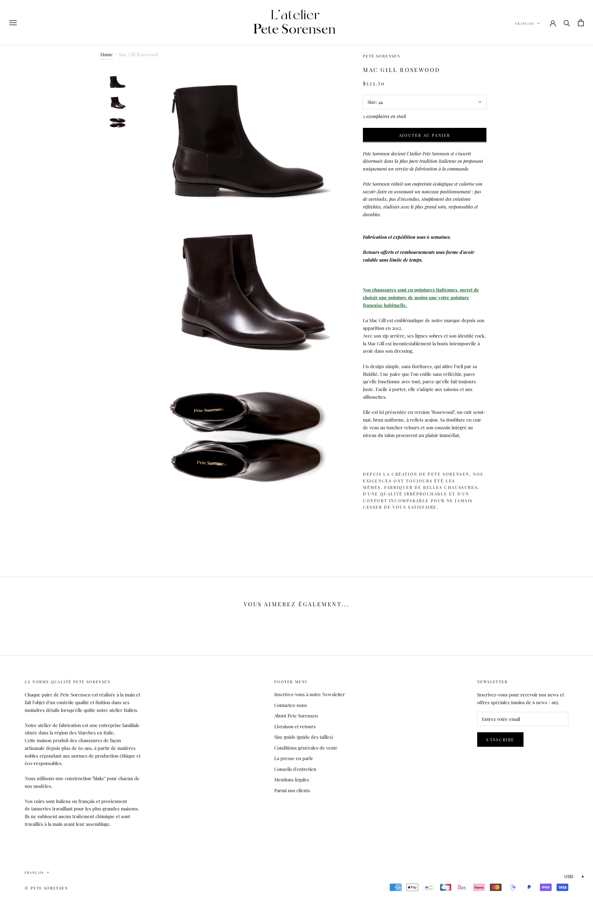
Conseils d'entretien (295, 769)
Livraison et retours (295, 726)
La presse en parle (293, 758)
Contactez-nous (290, 705)
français (524, 23)
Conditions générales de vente (306, 748)
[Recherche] (567, 22)
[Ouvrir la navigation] (13, 23)
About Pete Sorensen (296, 716)
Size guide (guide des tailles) (303, 737)
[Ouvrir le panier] (581, 22)
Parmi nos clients (292, 790)
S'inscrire (500, 739)
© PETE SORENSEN (46, 887)
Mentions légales (291, 779)
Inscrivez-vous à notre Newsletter (309, 694)
